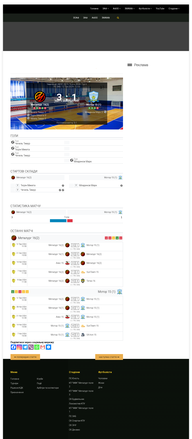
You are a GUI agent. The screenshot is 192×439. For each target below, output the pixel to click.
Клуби (40, 379)
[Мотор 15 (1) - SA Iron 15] (67, 336)
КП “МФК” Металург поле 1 (81, 410)
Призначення (17, 392)
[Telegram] (25, 347)
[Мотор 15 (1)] (93, 99)
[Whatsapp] (36, 347)
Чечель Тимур (22, 143)
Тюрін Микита (22, 149)
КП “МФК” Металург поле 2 (81, 385)
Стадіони (173, 8)
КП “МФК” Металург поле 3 (81, 393)
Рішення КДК (16, 388)
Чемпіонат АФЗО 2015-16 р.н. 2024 (63, 84)
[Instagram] (19, 347)
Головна (94, 8)
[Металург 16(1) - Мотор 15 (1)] (67, 309)
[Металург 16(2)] (40, 99)
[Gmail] (42, 347)
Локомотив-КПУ (77, 403)
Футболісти (144, 8)
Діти (100, 387)
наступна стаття (108, 357)
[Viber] (31, 347)
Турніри (14, 383)
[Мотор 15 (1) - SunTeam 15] (67, 327)
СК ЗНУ (72, 425)
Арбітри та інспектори (48, 388)
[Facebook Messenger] (48, 347)
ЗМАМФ (129, 8)
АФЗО (116, 8)
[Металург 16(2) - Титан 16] (67, 282)
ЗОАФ (76, 18)
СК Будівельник (76, 399)
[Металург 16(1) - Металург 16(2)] (67, 255)
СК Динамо (74, 429)
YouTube (160, 8)
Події (39, 383)
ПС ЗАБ (57, 86)
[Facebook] (13, 347)
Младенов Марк (83, 161)
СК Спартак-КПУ (77, 420)
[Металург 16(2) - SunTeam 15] (67, 273)
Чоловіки (102, 378)
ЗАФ (105, 8)
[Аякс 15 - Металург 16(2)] (67, 264)
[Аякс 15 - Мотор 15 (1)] (67, 318)
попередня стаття (26, 357)
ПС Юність (74, 378)
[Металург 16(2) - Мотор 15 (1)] (67, 246)
